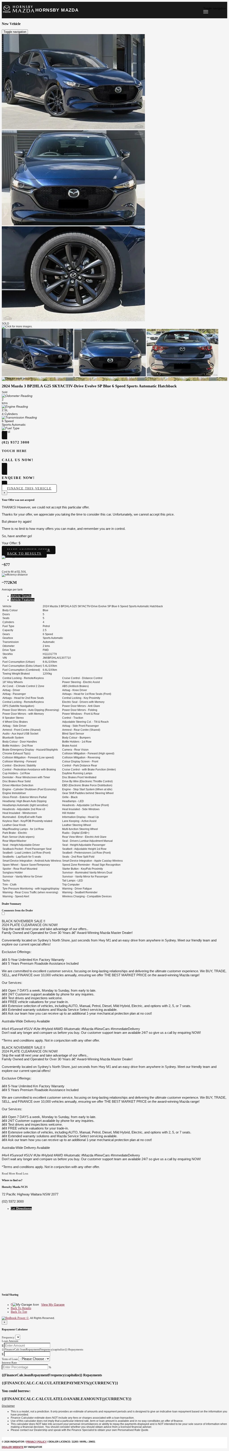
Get (21, 1208)
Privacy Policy (36, 1441)
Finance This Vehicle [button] (29, 488)
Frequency (8, 1337)
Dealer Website (12, 1447)
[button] (114, 1406)
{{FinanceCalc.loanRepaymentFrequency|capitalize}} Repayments (42, 1349)
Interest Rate (9, 1362)
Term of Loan (10, 1359)
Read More (8, 1173)
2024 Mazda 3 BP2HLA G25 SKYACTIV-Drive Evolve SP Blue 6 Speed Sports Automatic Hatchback (89, 386)
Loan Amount (10, 1341)
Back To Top (19, 1311)
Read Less (22, 1173)
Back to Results (24, 553)
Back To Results (21, 1308)
